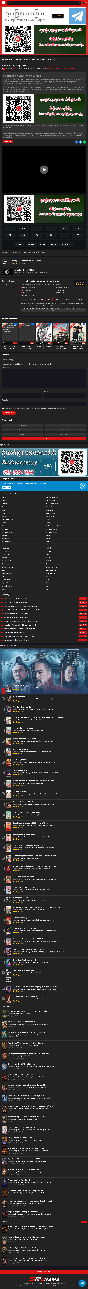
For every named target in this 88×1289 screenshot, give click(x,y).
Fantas (4, 523)
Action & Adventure (52, 497)
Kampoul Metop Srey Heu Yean (24, 928)
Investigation (6, 542)
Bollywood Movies (52, 504)
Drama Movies (50, 516)
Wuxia (4, 589)
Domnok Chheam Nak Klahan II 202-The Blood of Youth (33, 781)
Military (48, 551)
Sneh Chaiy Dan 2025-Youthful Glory (26, 813)
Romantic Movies (51, 567)
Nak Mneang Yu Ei (19, 696)
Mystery (4, 557)
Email (47, 392)
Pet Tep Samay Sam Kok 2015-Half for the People (26, 1032)
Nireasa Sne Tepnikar (21, 749)
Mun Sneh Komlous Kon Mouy (24, 835)
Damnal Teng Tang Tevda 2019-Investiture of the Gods (28, 1053)
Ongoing (48, 557)
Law (3, 545)
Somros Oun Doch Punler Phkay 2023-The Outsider (27, 1085)
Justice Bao (49, 542)
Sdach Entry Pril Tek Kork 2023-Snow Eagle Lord (26, 1096)
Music (48, 554)
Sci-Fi (4, 570)
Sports (48, 580)
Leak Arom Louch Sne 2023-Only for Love (28, 949)
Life (47, 545)
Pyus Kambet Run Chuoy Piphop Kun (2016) (24, 1159)
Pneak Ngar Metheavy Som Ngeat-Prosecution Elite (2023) (30, 1201)
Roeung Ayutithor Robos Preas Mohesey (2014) (26, 1148)
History (4, 535)
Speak (48, 576)
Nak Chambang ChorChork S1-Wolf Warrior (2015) (26, 1117)
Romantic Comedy (8, 567)
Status (65, 430)
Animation (5, 504)
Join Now (6, 488)
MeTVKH (16, 68)
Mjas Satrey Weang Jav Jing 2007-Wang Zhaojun (26, 1043)
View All (84, 1222)
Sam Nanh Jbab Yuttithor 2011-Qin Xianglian (24, 1170)
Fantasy (49, 299)
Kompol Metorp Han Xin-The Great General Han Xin (27, 1011)
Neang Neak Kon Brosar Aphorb (24, 960)
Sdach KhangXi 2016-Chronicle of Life (22, 1127)
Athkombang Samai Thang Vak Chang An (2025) (25, 1191)
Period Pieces (6, 561)
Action (24, 299)
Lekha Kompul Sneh (20, 770)
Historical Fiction (7, 532)
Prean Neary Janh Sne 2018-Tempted (22, 1075)
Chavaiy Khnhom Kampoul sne (24, 887)
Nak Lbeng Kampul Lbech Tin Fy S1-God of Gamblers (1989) (30, 1106)
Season (65, 425)
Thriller (48, 583)
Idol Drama (5, 538)
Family (48, 519)
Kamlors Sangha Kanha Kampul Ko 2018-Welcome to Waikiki (35, 856)
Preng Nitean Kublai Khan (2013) (20, 1138)
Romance (67, 299)
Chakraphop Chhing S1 (21, 918)
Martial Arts (6, 548)
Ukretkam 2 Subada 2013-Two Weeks (26, 802)
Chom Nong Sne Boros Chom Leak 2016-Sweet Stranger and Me (36, 907)
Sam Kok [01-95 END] (20, 686)
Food (3, 526)
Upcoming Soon (7, 586)
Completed (32, 299)
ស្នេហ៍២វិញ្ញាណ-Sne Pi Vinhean (23, 898)
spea (3, 576)
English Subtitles (7, 519)
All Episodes (8, 142)
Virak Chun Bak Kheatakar (22, 707)
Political (48, 561)
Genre (22, 425)
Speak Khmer (77, 299)
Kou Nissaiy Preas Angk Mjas (23, 877)
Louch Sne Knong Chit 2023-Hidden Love (28, 845)
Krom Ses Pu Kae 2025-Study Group (21, 1022)
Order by (65, 434)
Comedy (4, 510)
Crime (4, 513)
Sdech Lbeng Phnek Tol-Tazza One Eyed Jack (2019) (27, 1258)
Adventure (5, 500)
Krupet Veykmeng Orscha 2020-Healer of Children (31, 823)
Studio (22, 430)
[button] (44, 170)
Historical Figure (51, 532)
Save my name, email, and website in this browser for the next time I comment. (35, 409)
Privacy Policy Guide (44, 1272)
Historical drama (51, 529)
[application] (44, 169)
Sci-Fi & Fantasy (51, 570)
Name (5, 392)
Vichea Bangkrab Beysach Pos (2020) (22, 1248)
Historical (58, 299)
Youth (48, 589)
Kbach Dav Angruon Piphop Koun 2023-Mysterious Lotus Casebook (38, 718)
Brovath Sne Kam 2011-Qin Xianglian (21, 1064)
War (47, 586)
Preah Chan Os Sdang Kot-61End (25, 970)
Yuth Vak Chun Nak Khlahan (23, 728)
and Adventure (50, 500)
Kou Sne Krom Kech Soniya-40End (25, 996)
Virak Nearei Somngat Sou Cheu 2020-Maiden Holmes (33, 939)
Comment (6, 367)
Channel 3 (49, 507)
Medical (48, 548)
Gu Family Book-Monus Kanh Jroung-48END (61, 68)
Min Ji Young (6, 554)
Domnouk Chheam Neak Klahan (24, 739)
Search (44, 438)
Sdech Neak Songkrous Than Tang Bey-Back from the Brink (35, 987)
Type (21, 434)
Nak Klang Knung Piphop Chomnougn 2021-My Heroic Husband (36, 866)
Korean (64, 290)
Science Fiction (7, 573)
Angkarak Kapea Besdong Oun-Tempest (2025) (25, 1212)
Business (5, 507)
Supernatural (6, 583)
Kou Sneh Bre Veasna (20, 791)
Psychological (6, 564)
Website (5, 400)
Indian (48, 538)
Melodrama (5, 551)
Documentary (50, 513)
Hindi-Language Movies (53, 526)
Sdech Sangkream (19, 760)
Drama (41, 299)
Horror (48, 535)
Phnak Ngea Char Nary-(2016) (19, 1180)
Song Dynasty (50, 573)
